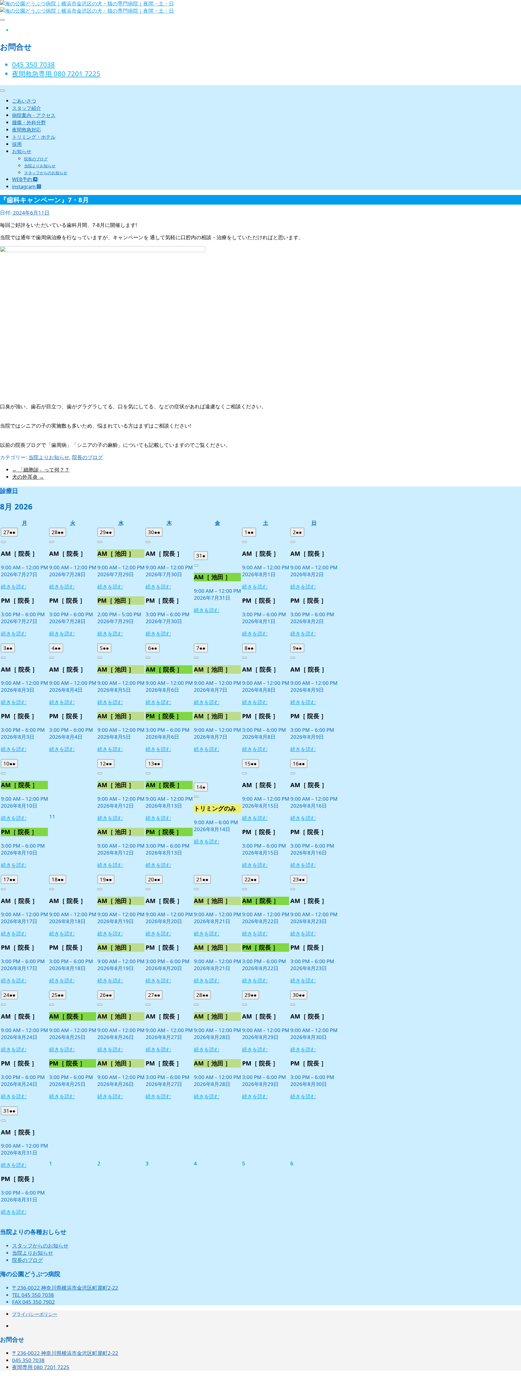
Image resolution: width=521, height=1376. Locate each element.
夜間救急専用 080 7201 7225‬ (56, 73)
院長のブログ (36, 159)
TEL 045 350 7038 (33, 1294)
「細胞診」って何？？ (41, 469)
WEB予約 (22, 179)
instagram (24, 186)
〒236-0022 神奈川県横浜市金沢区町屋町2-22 (65, 1287)
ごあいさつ (24, 100)
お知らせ (21, 151)
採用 (17, 144)
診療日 (9, 491)
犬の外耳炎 (28, 476)
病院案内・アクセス (33, 115)
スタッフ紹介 (26, 108)
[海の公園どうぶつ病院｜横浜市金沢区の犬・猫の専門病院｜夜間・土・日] (87, 10)
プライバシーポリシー (34, 1314)
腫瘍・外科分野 (29, 122)
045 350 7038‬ (33, 64)
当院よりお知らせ (39, 166)
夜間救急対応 (26, 129)
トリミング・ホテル (33, 137)
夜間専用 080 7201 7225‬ (40, 1367)
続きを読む (14, 586)
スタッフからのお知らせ (45, 172)
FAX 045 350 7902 (33, 1301)
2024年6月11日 (30, 212)
